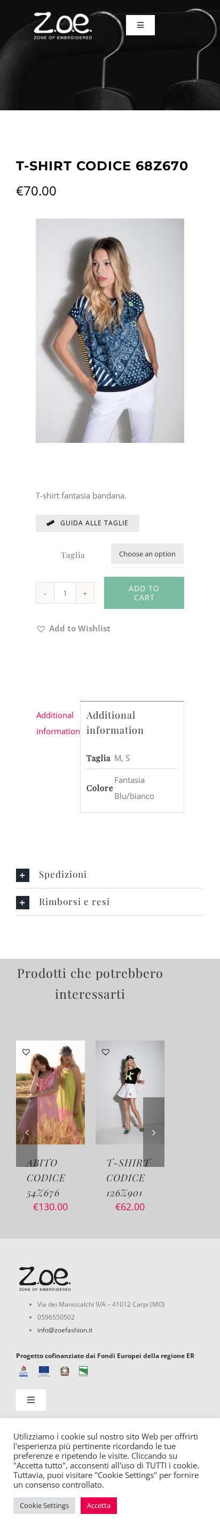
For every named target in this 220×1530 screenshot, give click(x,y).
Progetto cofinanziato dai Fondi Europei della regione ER (105, 1355)
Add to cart (144, 592)
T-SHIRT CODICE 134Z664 (128, 1177)
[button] (73, 628)
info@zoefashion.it (64, 1330)
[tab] (55, 723)
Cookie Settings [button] (44, 1505)
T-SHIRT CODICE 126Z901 (48, 1177)
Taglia (73, 554)
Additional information (55, 723)
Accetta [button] (99, 1505)
